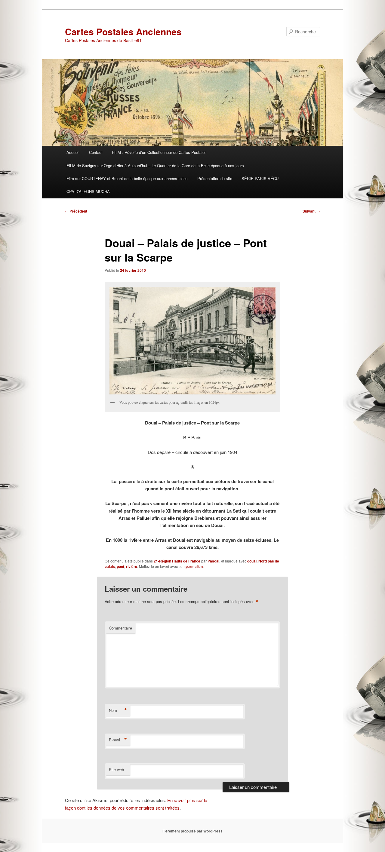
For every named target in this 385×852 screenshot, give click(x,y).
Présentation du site (214, 178)
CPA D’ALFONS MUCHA (88, 191)
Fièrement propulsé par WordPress (192, 831)
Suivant (311, 211)
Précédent (76, 211)
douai (252, 561)
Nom (118, 710)
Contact (96, 152)
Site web (116, 769)
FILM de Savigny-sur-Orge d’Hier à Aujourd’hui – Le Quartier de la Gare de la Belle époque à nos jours (155, 165)
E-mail (118, 740)
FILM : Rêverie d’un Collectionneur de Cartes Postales (159, 152)
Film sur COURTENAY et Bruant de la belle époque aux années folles (127, 178)
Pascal (213, 561)
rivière (131, 566)
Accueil (72, 152)
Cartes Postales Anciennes (123, 31)
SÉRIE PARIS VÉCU (260, 178)
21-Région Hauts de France (177, 561)
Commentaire (120, 628)
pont (120, 566)
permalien (194, 566)
